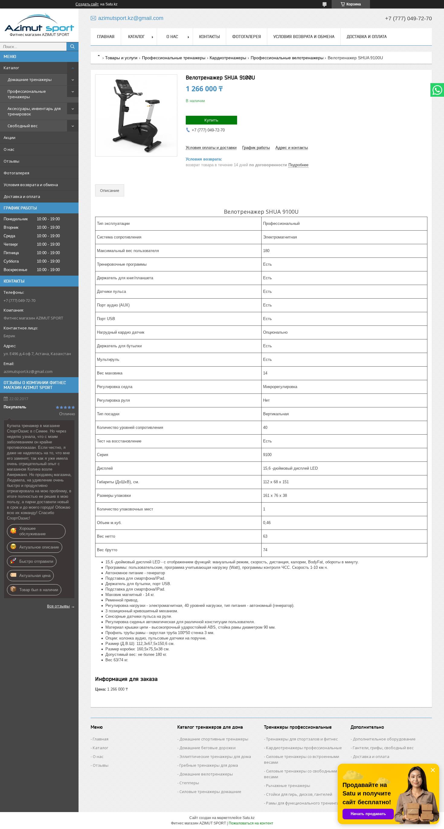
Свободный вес (22, 125)
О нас (9, 149)
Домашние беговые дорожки (207, 747)
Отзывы (11, 161)
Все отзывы (58, 606)
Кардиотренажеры (228, 57)
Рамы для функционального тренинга (302, 803)
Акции (9, 137)
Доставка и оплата (22, 196)
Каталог (11, 67)
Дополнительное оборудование (384, 739)
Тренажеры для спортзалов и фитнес (302, 739)
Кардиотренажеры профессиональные (304, 747)
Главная (105, 36)
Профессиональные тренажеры (27, 94)
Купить (211, 120)
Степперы (189, 782)
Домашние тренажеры (30, 79)
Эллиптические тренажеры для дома (215, 756)
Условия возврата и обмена (31, 184)
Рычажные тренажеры (288, 785)
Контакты (209, 36)
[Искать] (72, 46)
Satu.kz (249, 818)
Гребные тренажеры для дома (208, 765)
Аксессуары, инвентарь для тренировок (34, 111)
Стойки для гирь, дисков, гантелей (299, 794)
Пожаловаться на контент (251, 823)
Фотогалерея (16, 173)
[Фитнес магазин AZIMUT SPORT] (39, 22)
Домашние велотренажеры (206, 774)
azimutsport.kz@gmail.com (28, 371)
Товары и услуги (121, 57)
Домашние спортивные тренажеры (213, 739)
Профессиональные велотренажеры (287, 57)
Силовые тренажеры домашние (210, 791)
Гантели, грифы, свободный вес (383, 747)
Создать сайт (87, 4)
